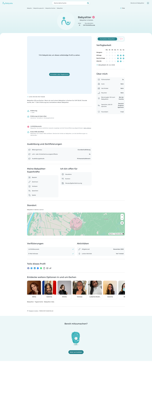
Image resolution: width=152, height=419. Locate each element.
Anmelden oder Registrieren (59, 74)
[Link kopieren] (50, 268)
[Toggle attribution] (123, 234)
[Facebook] (28, 268)
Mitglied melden (33, 311)
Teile (123, 8)
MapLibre (111, 234)
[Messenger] (38, 268)
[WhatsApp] (41, 268)
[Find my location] (122, 223)
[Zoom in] (122, 215)
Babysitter (30, 301)
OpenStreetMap (118, 234)
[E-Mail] (47, 268)
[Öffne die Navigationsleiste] (147, 3)
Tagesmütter (39, 301)
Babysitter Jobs (49, 301)
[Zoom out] (122, 218)
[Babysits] (8, 3)
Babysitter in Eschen (86, 20)
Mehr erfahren (87, 128)
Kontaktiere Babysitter (107, 39)
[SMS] (44, 268)
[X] (31, 268)
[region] (76, 224)
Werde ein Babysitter (137, 3)
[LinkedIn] (34, 268)
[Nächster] (124, 289)
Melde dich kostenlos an (46, 311)
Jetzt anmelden (76, 352)
